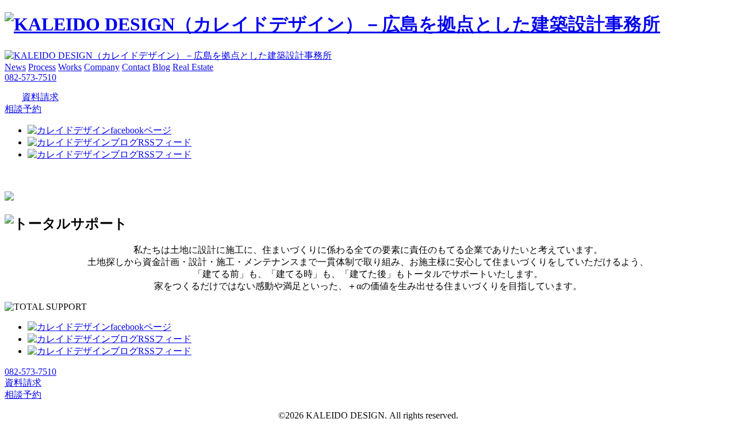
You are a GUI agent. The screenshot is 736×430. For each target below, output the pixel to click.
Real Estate (192, 67)
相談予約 (23, 109)
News (15, 67)
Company (102, 67)
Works (70, 67)
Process (42, 67)
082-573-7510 (30, 77)
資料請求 (40, 97)
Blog (161, 67)
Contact (136, 67)
